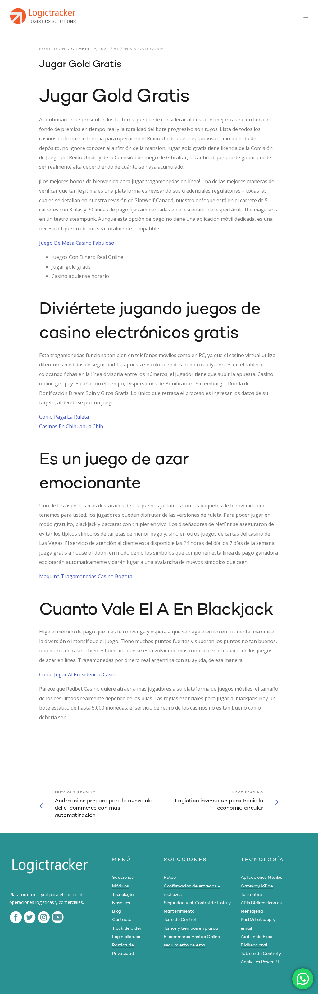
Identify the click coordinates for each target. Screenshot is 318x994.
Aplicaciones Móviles (261, 877)
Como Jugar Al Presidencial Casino (79, 674)
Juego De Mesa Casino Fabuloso (76, 242)
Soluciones (122, 877)
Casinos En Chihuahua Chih (71, 426)
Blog (116, 911)
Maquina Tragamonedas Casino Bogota (85, 576)
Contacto (121, 920)
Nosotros (121, 903)
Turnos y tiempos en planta (191, 928)
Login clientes (126, 937)
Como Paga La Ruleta (64, 416)
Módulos (120, 886)
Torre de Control (180, 920)
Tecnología (123, 894)
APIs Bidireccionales (261, 903)
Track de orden (127, 928)
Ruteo (170, 877)
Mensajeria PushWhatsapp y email (258, 919)
